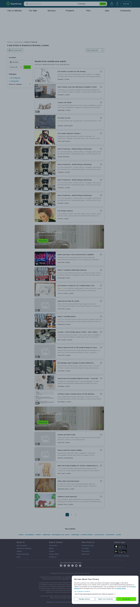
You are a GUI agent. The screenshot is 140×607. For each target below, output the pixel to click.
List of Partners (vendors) (82, 591)
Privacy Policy (121, 588)
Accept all (126, 599)
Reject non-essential (105, 599)
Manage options (84, 599)
